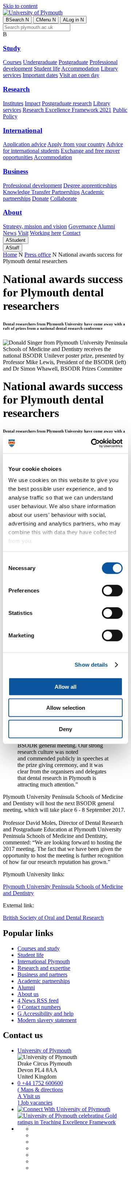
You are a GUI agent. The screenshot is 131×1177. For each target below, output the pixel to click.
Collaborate (63, 198)
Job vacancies (34, 1103)
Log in (73, 19)
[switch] (112, 590)
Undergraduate (40, 62)
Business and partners (42, 974)
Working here (45, 233)
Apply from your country (76, 144)
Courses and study (38, 948)
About (12, 212)
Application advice (24, 144)
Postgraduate (73, 62)
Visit (23, 233)
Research (16, 89)
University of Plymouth (44, 1050)
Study (12, 48)
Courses (12, 62)
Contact (71, 233)
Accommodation (80, 69)
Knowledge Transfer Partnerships (41, 192)
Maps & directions (40, 1090)
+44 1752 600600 (40, 1083)
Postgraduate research (67, 103)
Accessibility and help (45, 1014)
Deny (65, 729)
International (22, 130)
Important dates (40, 75)
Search (17, 19)
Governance (82, 226)
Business (15, 171)
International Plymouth (43, 961)
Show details (91, 665)
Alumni (106, 226)
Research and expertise (43, 968)
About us (28, 994)
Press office (37, 255)
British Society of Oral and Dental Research (53, 918)
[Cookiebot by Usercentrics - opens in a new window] (92, 443)
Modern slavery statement (46, 1020)
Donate (40, 198)
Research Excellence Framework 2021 (67, 110)
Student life (47, 69)
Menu (46, 19)
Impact (32, 103)
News (9, 233)
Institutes (13, 103)
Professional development (32, 185)
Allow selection (65, 708)
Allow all (65, 686)
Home (10, 255)
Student (15, 240)
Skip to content (20, 6)
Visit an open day (79, 75)
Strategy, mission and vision (35, 226)
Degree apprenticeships (90, 185)
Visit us (28, 1096)
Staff (12, 247)
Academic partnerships (43, 981)
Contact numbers (39, 1007)
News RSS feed (38, 1000)
